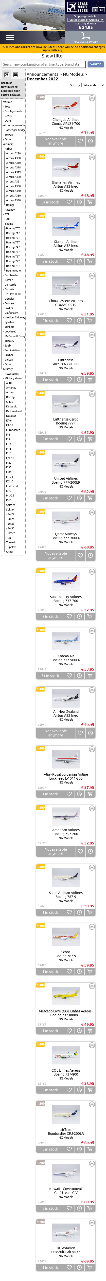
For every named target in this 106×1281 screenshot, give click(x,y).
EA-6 (9, 420)
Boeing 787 (13, 265)
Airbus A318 (13, 167)
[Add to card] (89, 202)
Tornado (11, 542)
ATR (7, 214)
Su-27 (11, 523)
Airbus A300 (13, 158)
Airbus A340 (13, 190)
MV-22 (10, 495)
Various (7, 101)
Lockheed (10, 331)
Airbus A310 (13, 162)
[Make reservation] (90, 141)
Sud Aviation (12, 350)
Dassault (11, 406)
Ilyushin (9, 322)
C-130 (9, 401)
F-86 (8, 472)
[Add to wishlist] (80, 141)
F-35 (8, 467)
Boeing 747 (13, 247)
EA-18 (9, 425)
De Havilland (12, 294)
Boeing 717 (13, 233)
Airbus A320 (13, 176)
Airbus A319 (13, 172)
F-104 (9, 476)
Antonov (10, 209)
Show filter (53, 55)
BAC (7, 219)
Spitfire (10, 504)
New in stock (9, 86)
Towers (9, 134)
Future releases (10, 94)
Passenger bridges (16, 129)
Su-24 (11, 518)
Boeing (9, 223)
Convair (9, 289)
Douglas (10, 298)
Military (8, 368)
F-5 (8, 439)
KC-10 (9, 481)
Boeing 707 (13, 228)
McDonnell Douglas (16, 336)
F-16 (8, 453)
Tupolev (9, 340)
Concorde (10, 284)
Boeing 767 (13, 256)
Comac (9, 279)
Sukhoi (9, 354)
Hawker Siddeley (15, 317)
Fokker (9, 308)
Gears (8, 115)
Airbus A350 (13, 195)
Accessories (12, 373)
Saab (8, 345)
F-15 (8, 448)
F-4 (8, 434)
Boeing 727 (13, 237)
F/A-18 (10, 458)
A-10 (9, 383)
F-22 (8, 462)
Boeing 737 (13, 242)
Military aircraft (14, 378)
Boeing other (14, 270)
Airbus (8, 148)
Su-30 (11, 528)
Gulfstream (11, 312)
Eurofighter (13, 429)
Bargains (6, 82)
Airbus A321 (13, 181)
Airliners (8, 144)
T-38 (8, 537)
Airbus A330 (13, 186)
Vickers (9, 359)
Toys (7, 106)
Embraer (10, 303)
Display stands (13, 111)
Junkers (9, 326)
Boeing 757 (13, 251)
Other (8, 120)
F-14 (8, 443)
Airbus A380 (13, 200)
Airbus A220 (13, 153)
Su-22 (11, 514)
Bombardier (12, 275)
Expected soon (10, 90)
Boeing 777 (13, 261)
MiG (8, 490)
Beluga (10, 204)
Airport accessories (14, 125)
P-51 (9, 500)
